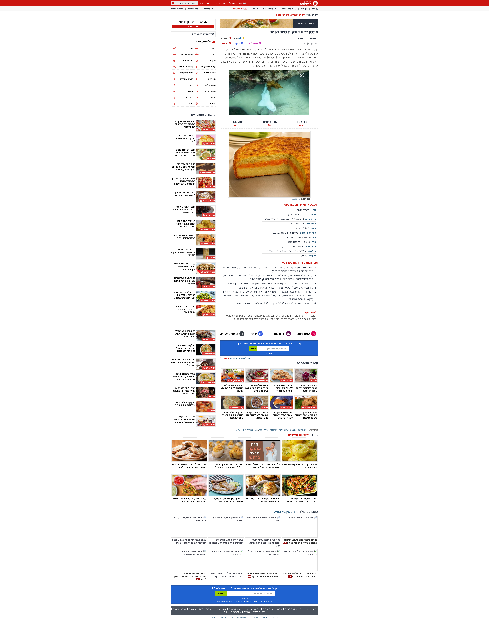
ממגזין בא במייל (284, 512)
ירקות (281, 430)
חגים (253, 9)
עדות (238, 430)
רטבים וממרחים (179, 609)
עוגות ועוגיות (268, 9)
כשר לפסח (273, 430)
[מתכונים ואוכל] (308, 3)
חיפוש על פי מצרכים (202, 34)
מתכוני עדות (236, 612)
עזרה (265, 617)
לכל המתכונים (238, 9)
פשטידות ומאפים (247, 430)
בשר (313, 9)
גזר (314, 210)
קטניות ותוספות (205, 609)
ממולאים (192, 609)
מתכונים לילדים (259, 612)
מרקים (279, 609)
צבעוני (286, 430)
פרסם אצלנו (217, 3)
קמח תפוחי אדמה (308, 232)
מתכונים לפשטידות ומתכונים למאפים (290, 15)
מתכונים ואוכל (312, 15)
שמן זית (312, 255)
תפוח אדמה (310, 219)
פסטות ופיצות (220, 609)
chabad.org (295, 199)
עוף (302, 9)
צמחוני (292, 430)
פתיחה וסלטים (287, 9)
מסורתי (266, 430)
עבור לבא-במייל (236, 3)
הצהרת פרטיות (227, 617)
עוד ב (303, 435)
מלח (314, 242)
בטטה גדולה (310, 214)
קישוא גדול (311, 223)
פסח (306, 430)
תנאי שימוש (249, 601)
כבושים (247, 612)
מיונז (314, 237)
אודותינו (255, 617)
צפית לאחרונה (193, 9)
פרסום (213, 617)
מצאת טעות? (224, 358)
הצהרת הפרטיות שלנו (239, 601)
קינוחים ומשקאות (253, 609)
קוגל (260, 430)
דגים (301, 609)
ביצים (313, 228)
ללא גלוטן (299, 430)
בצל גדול (312, 251)
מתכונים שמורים (177, 9)
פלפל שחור (311, 246)
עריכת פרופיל (209, 9)
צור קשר (203, 3)
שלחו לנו (192, 26)
